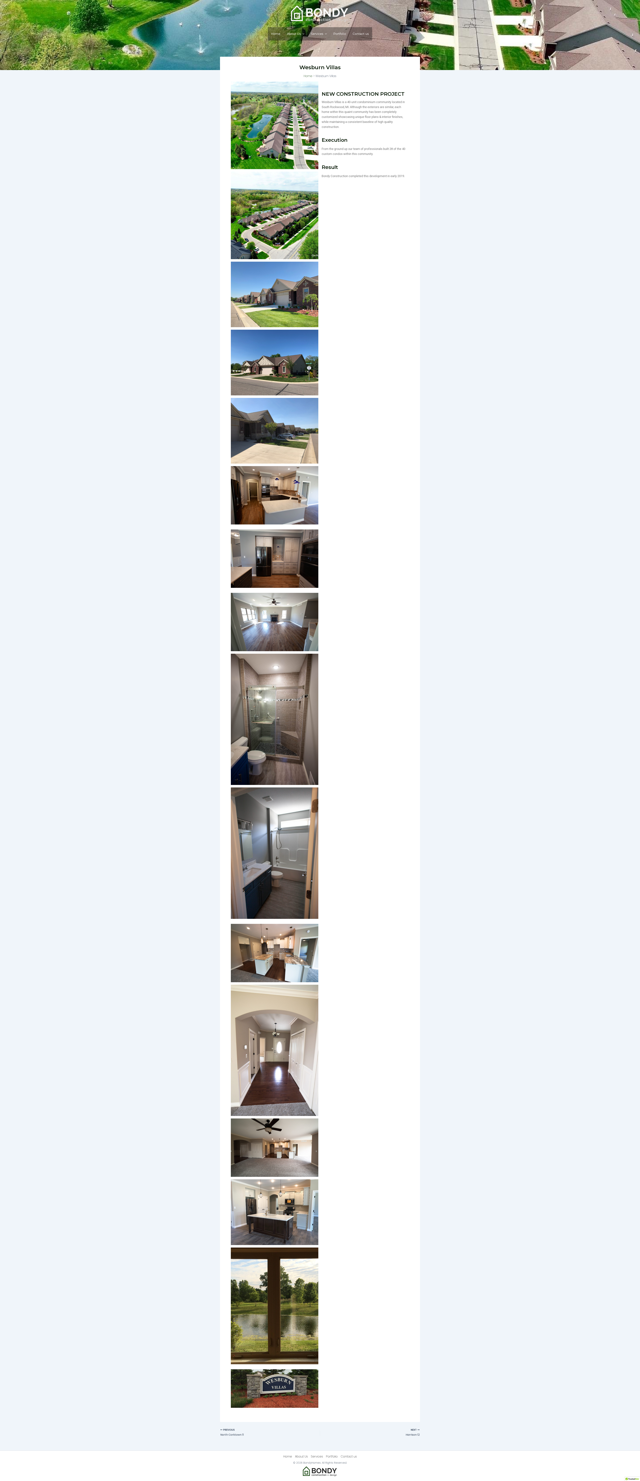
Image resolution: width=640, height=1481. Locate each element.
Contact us (361, 34)
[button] (302, 34)
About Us (294, 34)
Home (275, 34)
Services (317, 34)
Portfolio (339, 34)
